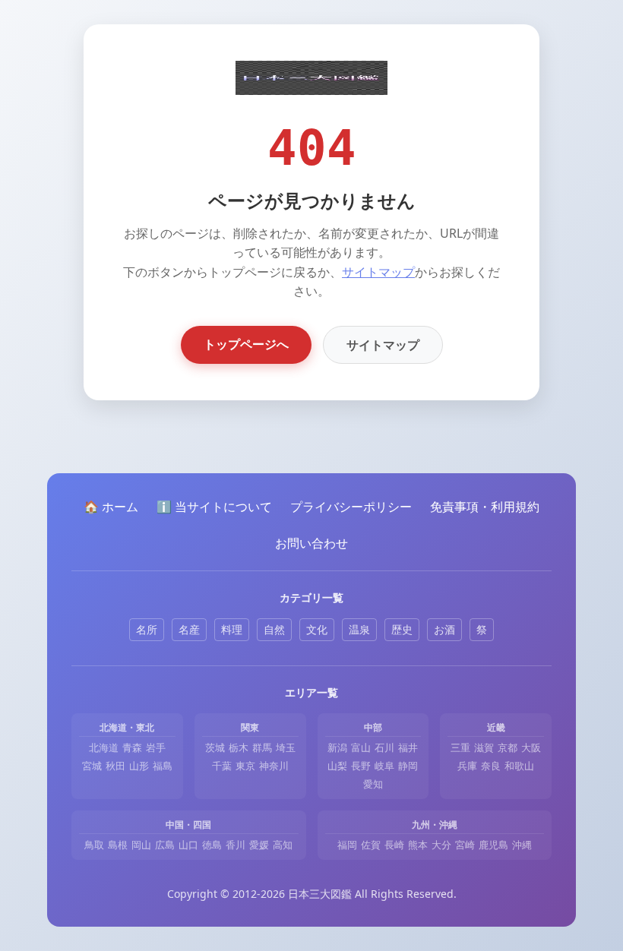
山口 (188, 844)
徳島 (212, 844)
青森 (132, 747)
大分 (441, 844)
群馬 (262, 747)
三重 (460, 747)
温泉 (359, 629)
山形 (139, 765)
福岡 (347, 844)
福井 (408, 747)
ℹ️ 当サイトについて (214, 506)
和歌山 (519, 765)
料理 (231, 629)
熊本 (418, 844)
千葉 (222, 765)
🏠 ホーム (111, 506)
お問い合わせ (311, 543)
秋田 (115, 765)
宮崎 (465, 844)
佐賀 (371, 844)
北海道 (104, 747)
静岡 (408, 765)
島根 (118, 844)
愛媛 (259, 844)
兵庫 (467, 765)
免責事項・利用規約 (484, 506)
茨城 (215, 747)
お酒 (444, 629)
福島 (162, 765)
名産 (189, 629)
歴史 (402, 629)
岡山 (141, 844)
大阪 (531, 747)
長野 (361, 765)
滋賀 (484, 747)
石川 (384, 747)
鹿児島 (493, 844)
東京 (245, 765)
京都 (507, 747)
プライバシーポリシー (351, 506)
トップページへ (246, 344)
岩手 (156, 747)
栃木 (238, 747)
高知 (283, 844)
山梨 (337, 765)
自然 (274, 629)
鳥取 (94, 844)
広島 (165, 844)
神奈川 (274, 765)
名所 (146, 629)
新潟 (337, 747)
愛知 (373, 784)
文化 (316, 629)
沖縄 (522, 844)
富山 (361, 747)
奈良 (491, 765)
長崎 (394, 844)
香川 (235, 844)
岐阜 (384, 765)
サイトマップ (378, 272)
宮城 (92, 765)
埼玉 (286, 747)
